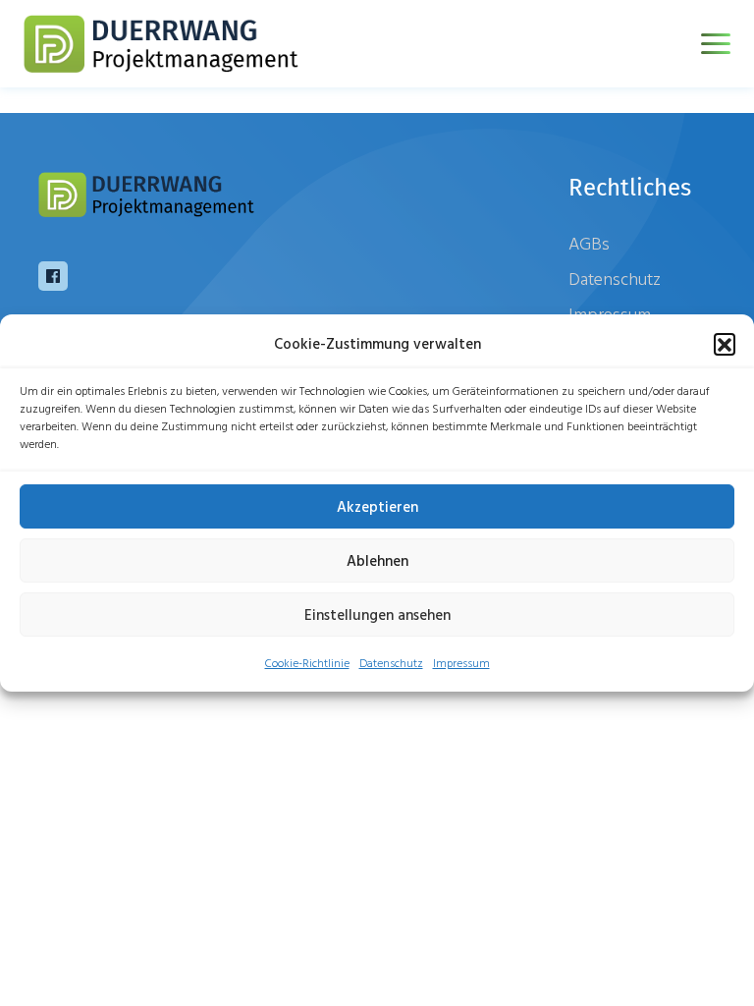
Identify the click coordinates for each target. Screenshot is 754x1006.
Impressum (461, 662)
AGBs (589, 243)
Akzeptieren (377, 506)
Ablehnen (377, 560)
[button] (724, 344)
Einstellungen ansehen (377, 614)
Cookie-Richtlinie (307, 662)
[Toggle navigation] (715, 44)
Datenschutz (391, 662)
